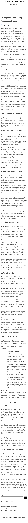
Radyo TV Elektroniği (14, 1)
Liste (2, 504)
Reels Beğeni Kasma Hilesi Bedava (9, 506)
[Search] (25, 8)
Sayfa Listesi (4, 508)
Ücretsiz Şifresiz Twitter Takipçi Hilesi (9, 510)
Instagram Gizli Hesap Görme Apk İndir (10, 501)
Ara (2, 495)
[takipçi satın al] (7, 25)
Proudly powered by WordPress (10, 517)
